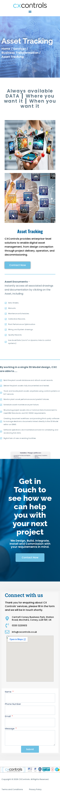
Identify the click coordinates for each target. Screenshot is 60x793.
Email (8, 716)
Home (6, 48)
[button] (30, 11)
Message (10, 728)
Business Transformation (20, 52)
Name (8, 691)
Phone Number (13, 704)
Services (19, 48)
